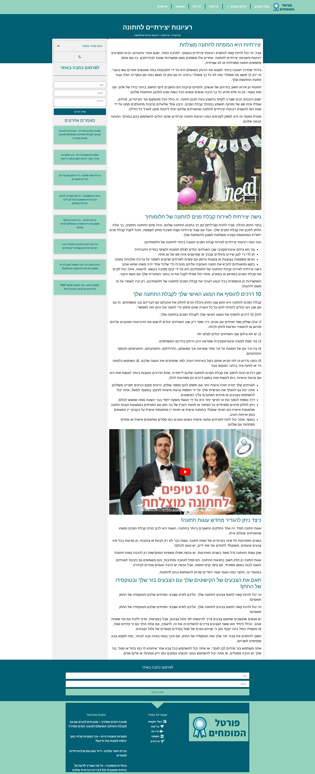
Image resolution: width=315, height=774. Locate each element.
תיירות (197, 6)
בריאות (214, 6)
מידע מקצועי (238, 6)
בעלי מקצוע (262, 6)
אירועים (162, 6)
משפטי (180, 6)
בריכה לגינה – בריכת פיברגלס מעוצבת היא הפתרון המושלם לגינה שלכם (79, 224)
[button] (58, 46)
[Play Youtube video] (185, 472)
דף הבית (176, 35)
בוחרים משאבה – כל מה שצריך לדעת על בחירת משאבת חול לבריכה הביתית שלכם (79, 199)
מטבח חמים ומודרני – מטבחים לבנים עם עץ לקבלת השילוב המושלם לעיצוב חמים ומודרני (80, 134)
